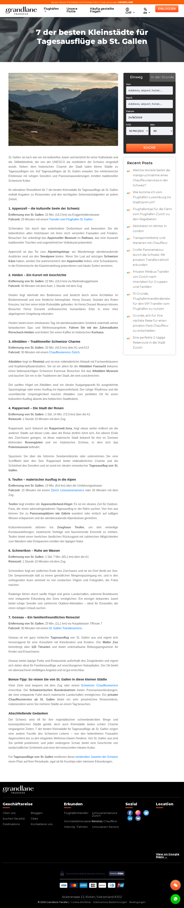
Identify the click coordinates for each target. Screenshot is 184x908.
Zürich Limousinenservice (67, 490)
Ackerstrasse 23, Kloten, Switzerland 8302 (92, 897)
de (145, 12)
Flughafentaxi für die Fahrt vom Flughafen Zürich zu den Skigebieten (152, 214)
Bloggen (37, 813)
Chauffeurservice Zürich (64, 352)
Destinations (11, 824)
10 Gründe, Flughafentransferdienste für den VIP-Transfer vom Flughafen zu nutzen (151, 301)
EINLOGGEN (167, 8)
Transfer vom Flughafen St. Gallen (71, 219)
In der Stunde (162, 77)
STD (128, 124)
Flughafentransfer (76, 813)
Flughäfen (51, 8)
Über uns (9, 813)
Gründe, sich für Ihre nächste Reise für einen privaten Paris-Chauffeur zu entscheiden (151, 323)
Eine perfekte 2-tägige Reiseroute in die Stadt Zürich (149, 342)
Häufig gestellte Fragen (102, 10)
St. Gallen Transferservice (65, 628)
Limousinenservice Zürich (104, 814)
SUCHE (149, 148)
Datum (130, 111)
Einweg (136, 77)
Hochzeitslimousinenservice (83, 821)
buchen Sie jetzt (14, 818)
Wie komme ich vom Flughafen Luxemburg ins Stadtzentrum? (152, 197)
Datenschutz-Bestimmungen (110, 902)
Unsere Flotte (72, 10)
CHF (128, 12)
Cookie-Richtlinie (81, 902)
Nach (129, 97)
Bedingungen (137, 902)
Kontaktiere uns (41, 824)
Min (152, 124)
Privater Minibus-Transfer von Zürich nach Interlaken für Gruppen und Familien (151, 279)
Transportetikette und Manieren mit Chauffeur (150, 240)
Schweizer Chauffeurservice (99, 685)
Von (128, 84)
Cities (34, 818)
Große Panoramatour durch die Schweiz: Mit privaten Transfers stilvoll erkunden (151, 257)
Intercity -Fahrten (76, 826)
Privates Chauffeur (104, 821)
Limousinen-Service (105, 826)
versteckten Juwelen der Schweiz (96, 756)
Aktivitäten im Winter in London (150, 228)
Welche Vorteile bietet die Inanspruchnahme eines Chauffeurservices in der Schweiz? (151, 178)
